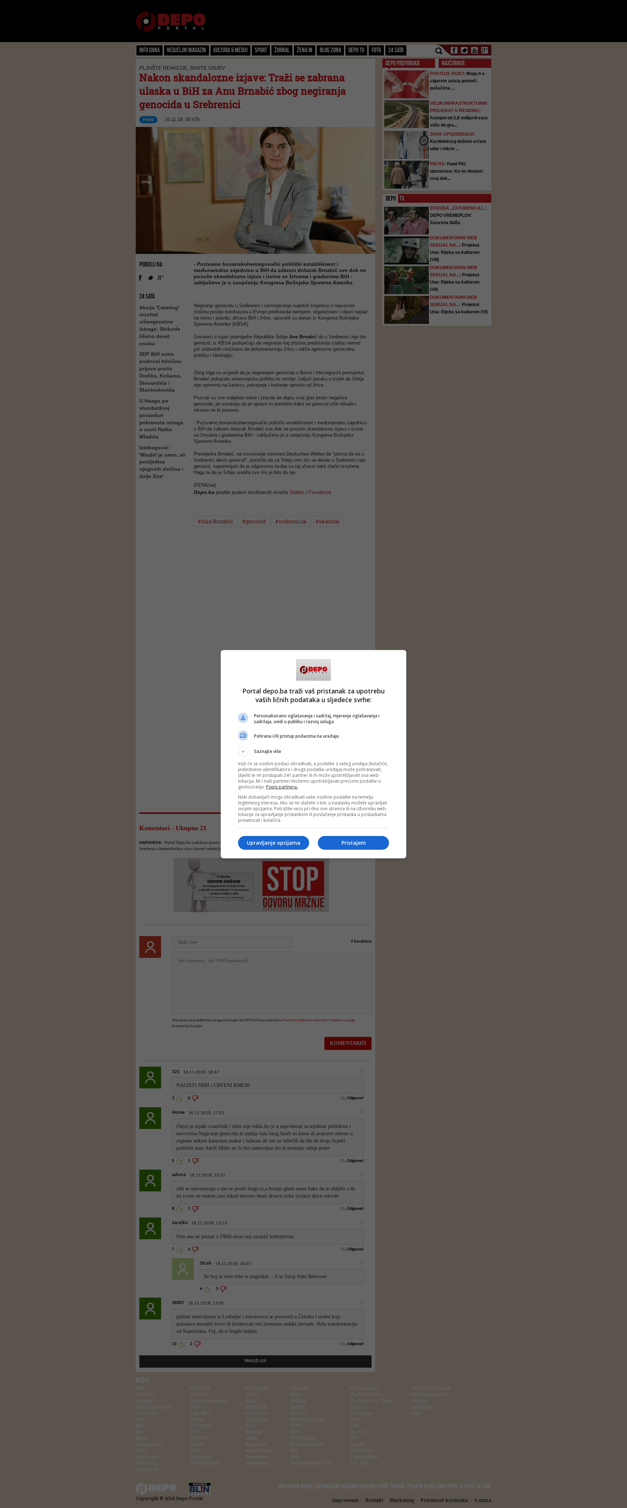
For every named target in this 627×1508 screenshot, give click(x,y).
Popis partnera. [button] (282, 787)
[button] (313, 751)
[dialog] (313, 754)
